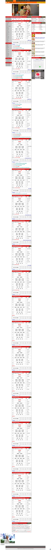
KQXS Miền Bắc (15, 321)
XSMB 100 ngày (29, 99)
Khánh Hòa (7, 49)
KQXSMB (14, 296)
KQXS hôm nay (39, 2)
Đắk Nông (7, 47)
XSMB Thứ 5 (16, 170)
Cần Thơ (7, 25)
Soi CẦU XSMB (18, 18)
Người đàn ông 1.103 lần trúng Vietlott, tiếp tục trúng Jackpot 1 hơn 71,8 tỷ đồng (40, 41)
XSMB (8, 2)
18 (35, 65)
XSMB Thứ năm (16, 423)
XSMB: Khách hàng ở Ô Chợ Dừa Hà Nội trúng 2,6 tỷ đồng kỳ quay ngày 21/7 (40, 48)
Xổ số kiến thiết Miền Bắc (17, 195)
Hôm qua (44, 2)
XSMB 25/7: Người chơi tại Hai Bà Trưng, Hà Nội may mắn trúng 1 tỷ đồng (40, 44)
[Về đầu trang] (50, 549)
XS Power (41, 28)
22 (41, 65)
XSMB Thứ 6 (16, 398)
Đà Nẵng (7, 46)
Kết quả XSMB (15, 271)
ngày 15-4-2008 (23, 472)
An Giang (7, 23)
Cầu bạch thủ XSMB (19, 47)
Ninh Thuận (7, 51)
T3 (18, 19)
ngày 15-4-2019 (23, 195)
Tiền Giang (7, 29)
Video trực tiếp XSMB (19, 165)
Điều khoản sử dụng (25, 548)
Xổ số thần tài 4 (8, 61)
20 (38, 65)
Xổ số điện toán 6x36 (8, 60)
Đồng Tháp (7, 28)
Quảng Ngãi (7, 54)
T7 (29, 19)
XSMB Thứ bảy (16, 110)
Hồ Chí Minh (7, 22)
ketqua (17, 167)
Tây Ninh (7, 30)
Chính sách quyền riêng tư (31, 548)
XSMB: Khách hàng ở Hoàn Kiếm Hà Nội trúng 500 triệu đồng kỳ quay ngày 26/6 (40, 55)
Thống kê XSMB (18, 105)
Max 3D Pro (34, 29)
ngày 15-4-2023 (16, 109)
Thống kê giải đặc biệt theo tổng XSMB (19, 164)
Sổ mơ (17, 106)
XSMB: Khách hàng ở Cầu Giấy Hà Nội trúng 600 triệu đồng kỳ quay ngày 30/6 (39, 51)
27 (38, 66)
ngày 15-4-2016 (19, 271)
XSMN (11, 2)
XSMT (14, 2)
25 (35, 66)
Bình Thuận (34, 25)
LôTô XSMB (29, 188)
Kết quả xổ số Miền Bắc (16, 169)
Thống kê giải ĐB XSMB (42, 19)
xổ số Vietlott (18, 193)
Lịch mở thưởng (41, 18)
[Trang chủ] (6, 2)
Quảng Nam (7, 55)
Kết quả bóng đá (34, 18)
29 (41, 66)
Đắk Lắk (7, 45)
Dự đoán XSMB (14, 18)
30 (38, 61)
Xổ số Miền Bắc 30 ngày (18, 107)
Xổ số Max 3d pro (27, 167)
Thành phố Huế (8, 57)
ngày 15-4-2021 (22, 169)
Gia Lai (7, 48)
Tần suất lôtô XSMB (18, 104)
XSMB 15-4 (13, 315)
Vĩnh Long (7, 31)
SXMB (23, 48)
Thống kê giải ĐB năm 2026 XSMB (21, 163)
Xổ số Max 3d (22, 167)
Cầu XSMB (18, 45)
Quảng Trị (7, 56)
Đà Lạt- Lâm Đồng (8, 26)
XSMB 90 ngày (29, 69)
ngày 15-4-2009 (23, 447)
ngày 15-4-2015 (18, 296)
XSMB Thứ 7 (16, 247)
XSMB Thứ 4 (16, 22)
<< (35, 59)
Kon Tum (7, 50)
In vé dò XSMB (17, 166)
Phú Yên (7, 52)
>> (39, 59)
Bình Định (7, 44)
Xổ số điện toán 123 (8, 59)
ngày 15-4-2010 (17, 422)
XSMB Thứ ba (16, 51)
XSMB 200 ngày (29, 128)
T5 (24, 19)
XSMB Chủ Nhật (16, 373)
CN (13, 19)
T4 (21, 19)
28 (35, 61)
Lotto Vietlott (41, 29)
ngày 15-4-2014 (20, 321)
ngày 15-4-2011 (17, 397)
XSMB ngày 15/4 (15, 50)
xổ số (17, 48)
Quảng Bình (7, 53)
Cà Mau (7, 24)
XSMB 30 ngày (29, 40)
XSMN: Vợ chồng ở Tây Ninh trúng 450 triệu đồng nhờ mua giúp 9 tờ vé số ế (40, 38)
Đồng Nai (7, 27)
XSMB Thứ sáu (16, 272)
